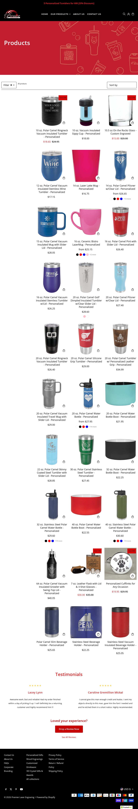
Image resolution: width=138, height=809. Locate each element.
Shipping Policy (56, 771)
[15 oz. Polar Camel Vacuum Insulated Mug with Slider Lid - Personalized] (52, 222)
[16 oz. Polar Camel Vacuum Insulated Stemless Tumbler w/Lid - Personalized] (52, 277)
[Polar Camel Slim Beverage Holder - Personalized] (52, 622)
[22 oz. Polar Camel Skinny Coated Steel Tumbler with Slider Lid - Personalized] (52, 450)
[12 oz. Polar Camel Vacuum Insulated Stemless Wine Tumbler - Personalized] (52, 166)
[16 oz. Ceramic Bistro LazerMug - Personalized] (86, 222)
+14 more (92, 427)
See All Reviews (69, 737)
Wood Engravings (34, 759)
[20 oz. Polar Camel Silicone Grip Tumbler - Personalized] (86, 339)
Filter (6, 85)
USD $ (127, 789)
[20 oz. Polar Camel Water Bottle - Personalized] (86, 394)
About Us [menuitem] (78, 14)
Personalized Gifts (34, 755)
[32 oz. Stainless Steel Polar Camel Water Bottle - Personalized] (52, 505)
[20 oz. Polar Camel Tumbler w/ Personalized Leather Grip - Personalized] (120, 339)
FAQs (6, 763)
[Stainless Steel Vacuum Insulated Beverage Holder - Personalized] (120, 622)
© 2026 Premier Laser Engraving (19, 797)
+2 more (93, 254)
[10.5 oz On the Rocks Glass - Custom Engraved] (120, 111)
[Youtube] (21, 789)
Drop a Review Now (69, 729)
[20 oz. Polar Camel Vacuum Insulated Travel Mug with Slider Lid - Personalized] (52, 394)
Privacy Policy (55, 755)
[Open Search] (124, 14)
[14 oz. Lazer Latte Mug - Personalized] (86, 166)
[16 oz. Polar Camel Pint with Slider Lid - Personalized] (120, 222)
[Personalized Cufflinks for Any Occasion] (120, 564)
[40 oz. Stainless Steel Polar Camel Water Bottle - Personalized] (120, 505)
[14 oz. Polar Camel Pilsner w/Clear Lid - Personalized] (120, 166)
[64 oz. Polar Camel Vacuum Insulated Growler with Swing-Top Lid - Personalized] (52, 564)
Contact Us (9, 755)
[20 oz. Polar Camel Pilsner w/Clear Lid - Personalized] (120, 277)
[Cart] (133, 14)
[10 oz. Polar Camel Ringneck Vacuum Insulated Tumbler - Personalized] (52, 111)
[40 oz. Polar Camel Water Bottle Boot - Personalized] (86, 505)
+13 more (127, 199)
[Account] (128, 14)
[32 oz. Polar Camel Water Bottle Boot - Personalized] (120, 450)
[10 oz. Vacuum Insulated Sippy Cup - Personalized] (86, 111)
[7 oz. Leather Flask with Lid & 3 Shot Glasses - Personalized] (86, 564)
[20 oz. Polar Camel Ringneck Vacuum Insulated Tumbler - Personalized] (52, 339)
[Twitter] (11, 789)
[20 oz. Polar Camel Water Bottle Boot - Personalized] (120, 394)
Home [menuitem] (44, 14)
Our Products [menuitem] (59, 14)
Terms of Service (56, 759)
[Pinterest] (16, 789)
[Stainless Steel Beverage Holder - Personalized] (86, 622)
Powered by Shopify (46, 797)
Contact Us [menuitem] (94, 14)
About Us (8, 759)
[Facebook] (5, 789)
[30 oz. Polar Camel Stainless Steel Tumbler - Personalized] (86, 450)
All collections (32, 779)
